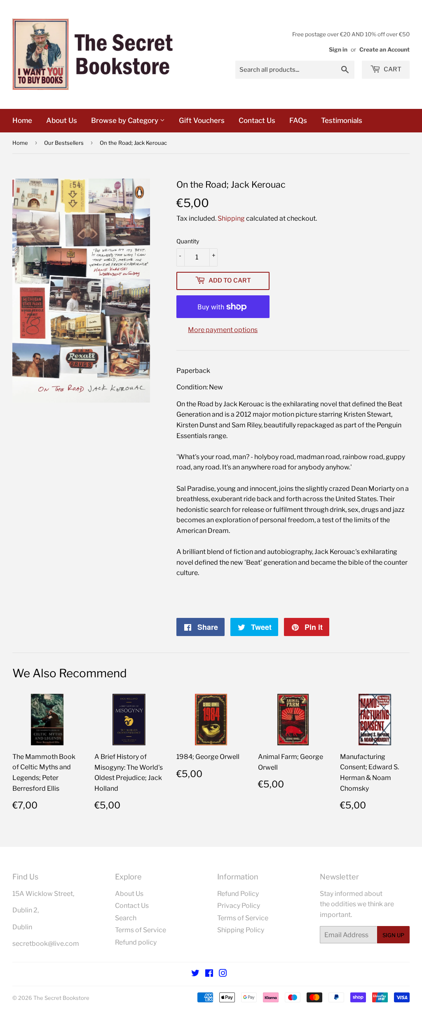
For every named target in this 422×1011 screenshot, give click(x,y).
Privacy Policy (238, 906)
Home (22, 120)
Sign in (338, 49)
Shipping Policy (240, 930)
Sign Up (393, 935)
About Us (61, 120)
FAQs (298, 120)
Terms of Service (140, 930)
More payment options (223, 330)
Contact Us (257, 120)
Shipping (231, 218)
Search (125, 918)
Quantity (187, 241)
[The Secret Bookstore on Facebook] (209, 974)
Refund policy (136, 942)
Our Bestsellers (64, 142)
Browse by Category (125, 120)
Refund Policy (238, 894)
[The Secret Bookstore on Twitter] (195, 974)
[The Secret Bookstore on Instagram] (223, 974)
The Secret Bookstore (61, 998)
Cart (391, 69)
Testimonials (341, 120)
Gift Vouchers (202, 120)
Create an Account (384, 49)
